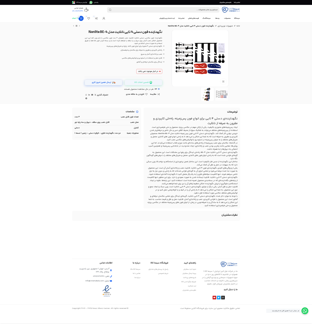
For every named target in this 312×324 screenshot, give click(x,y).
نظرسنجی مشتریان (189, 290)
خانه (238, 26)
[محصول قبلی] (79, 25)
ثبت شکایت (192, 286)
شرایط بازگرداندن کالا (188, 281)
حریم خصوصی (163, 273)
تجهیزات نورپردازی (225, 26)
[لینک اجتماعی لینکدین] (89, 95)
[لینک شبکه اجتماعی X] (95, 95)
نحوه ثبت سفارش (189, 269)
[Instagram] (223, 297)
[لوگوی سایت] (231, 9)
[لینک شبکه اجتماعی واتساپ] (86, 95)
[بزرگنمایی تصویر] (223, 81)
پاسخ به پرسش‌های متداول (158, 269)
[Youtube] (214, 297)
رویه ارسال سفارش (189, 273)
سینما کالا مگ (135, 269)
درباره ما (137, 277)
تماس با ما (136, 273)
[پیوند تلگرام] (86, 98)
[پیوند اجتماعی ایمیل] (92, 95)
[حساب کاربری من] (104, 18)
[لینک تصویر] (229, 264)
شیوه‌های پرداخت (189, 277)
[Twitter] (219, 297)
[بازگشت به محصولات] (76, 25)
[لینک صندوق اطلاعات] (93, 2)
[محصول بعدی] (73, 25)
